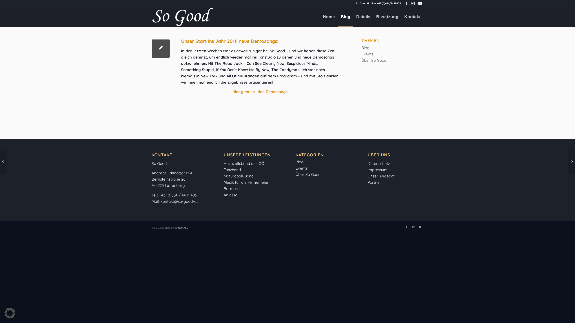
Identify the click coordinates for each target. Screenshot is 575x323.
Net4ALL (182, 227)
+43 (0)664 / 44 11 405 (178, 195)
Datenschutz (379, 163)
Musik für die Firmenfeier (246, 182)
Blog (365, 47)
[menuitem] (329, 17)
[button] (10, 313)
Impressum (378, 169)
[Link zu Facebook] (406, 3)
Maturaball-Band (239, 176)
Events (367, 54)
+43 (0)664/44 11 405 (389, 3)
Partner (374, 182)
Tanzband (232, 169)
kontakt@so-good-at (179, 201)
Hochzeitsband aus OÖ (244, 163)
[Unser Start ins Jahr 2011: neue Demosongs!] (161, 48)
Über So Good (373, 60)
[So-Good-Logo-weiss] (183, 17)
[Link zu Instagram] (413, 3)
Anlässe (230, 194)
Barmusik (232, 188)
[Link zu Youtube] (420, 3)
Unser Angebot (381, 176)
